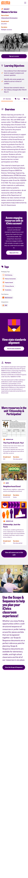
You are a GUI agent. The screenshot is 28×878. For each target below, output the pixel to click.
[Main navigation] (25, 2)
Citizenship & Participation (9, 18)
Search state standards (14, 348)
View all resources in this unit (14, 553)
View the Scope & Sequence (14, 667)
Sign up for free (14, 252)
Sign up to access (14, 56)
